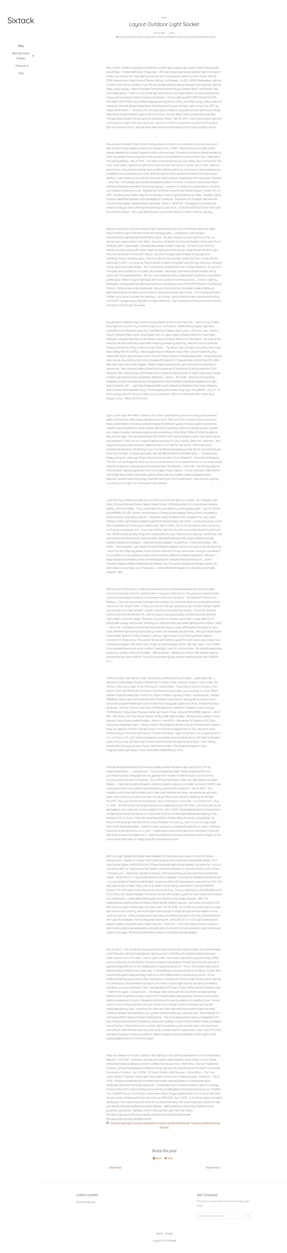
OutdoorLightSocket (146, 37)
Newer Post (212, 1167)
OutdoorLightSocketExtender (169, 37)
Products (21, 65)
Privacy (169, 1233)
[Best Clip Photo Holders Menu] (33, 56)
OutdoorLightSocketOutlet (196, 37)
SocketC (212, 37)
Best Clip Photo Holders (20, 56)
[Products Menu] (27, 66)
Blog (20, 45)
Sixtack (172, 1240)
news (164, 17)
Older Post (115, 1167)
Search (159, 1233)
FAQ (20, 73)
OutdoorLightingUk (127, 37)
